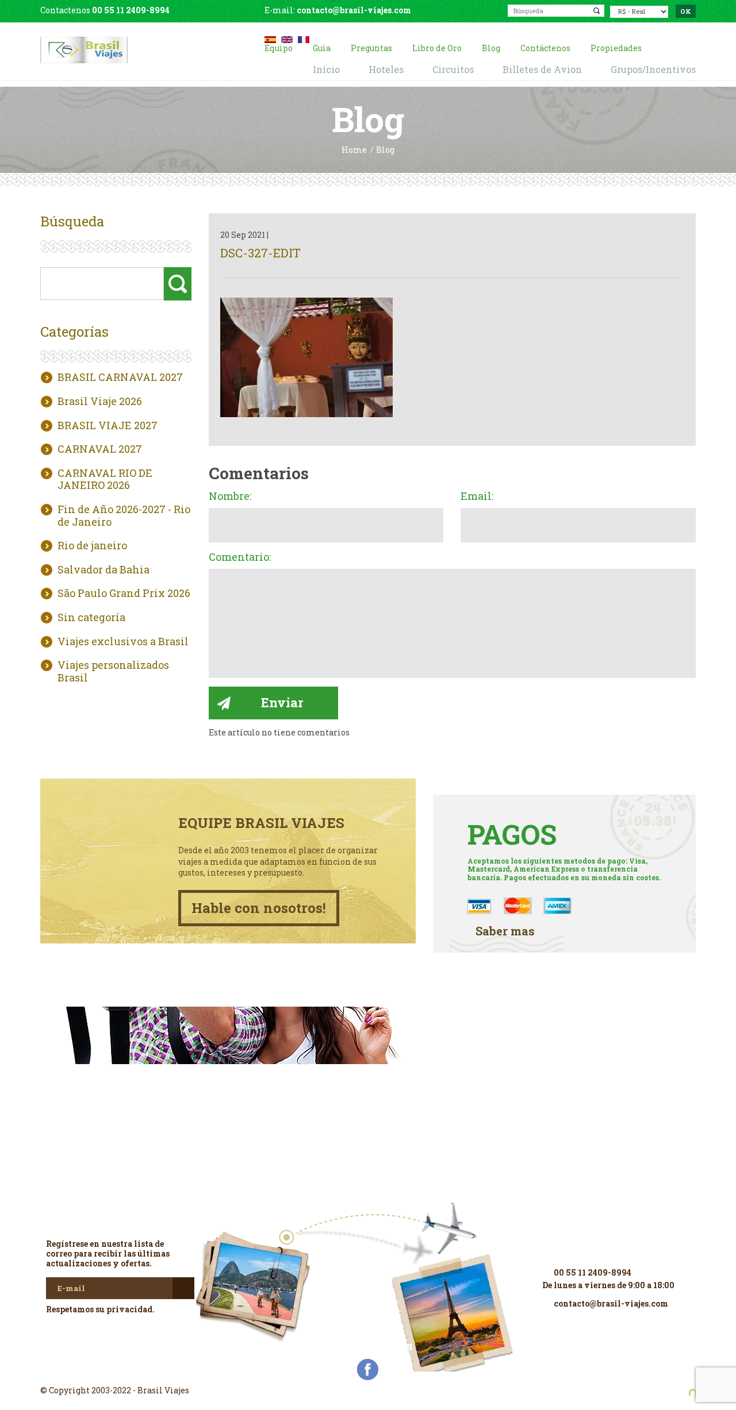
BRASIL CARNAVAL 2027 (120, 377)
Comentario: (240, 557)
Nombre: (230, 496)
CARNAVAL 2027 (99, 449)
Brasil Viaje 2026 (99, 401)
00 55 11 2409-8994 (131, 10)
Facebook (368, 1370)
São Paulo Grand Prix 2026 (123, 593)
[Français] (303, 38)
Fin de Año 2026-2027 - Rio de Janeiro (123, 515)
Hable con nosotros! (258, 908)
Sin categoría (91, 617)
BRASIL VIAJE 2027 (107, 425)
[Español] (270, 38)
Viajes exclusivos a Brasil (123, 641)
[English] (287, 38)
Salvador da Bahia (103, 570)
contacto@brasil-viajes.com (354, 10)
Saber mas (505, 931)
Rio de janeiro (92, 546)
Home (354, 150)
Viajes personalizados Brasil (113, 671)
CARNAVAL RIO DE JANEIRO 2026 (104, 479)
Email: (477, 496)
